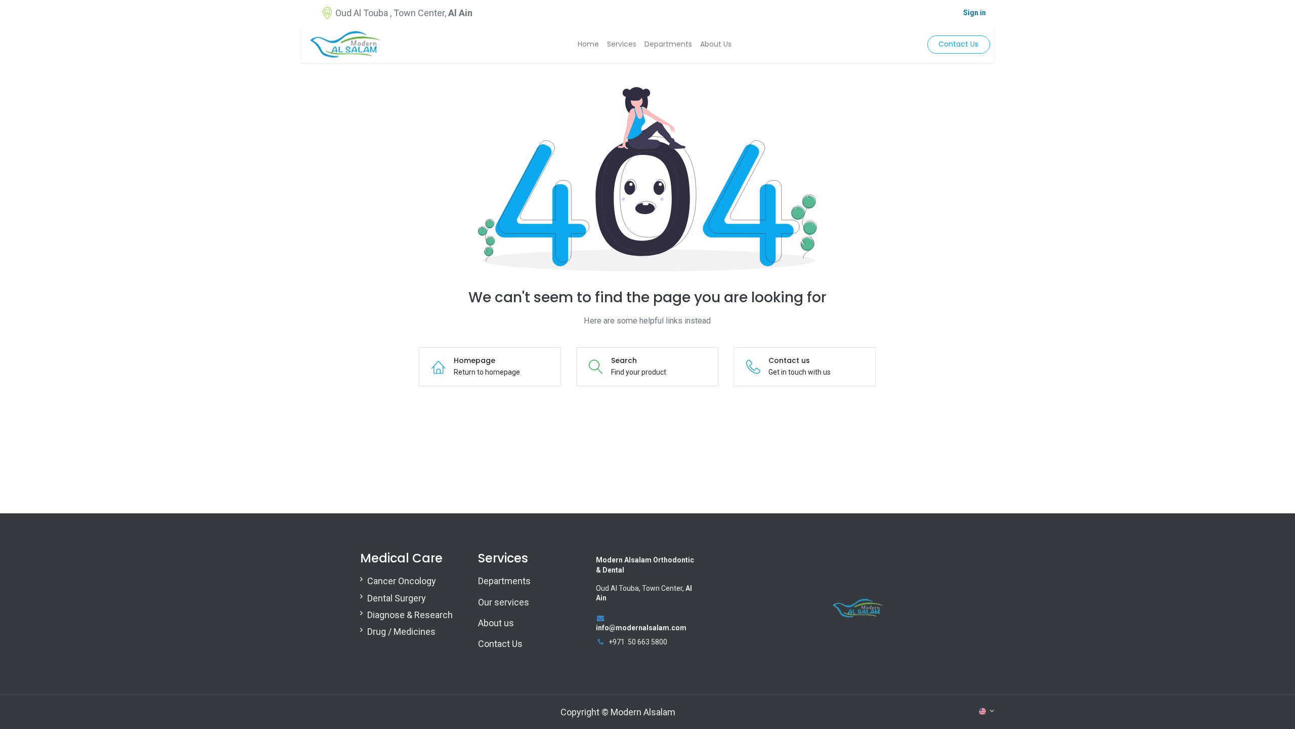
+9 (613, 642)
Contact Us (958, 44)
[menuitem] (588, 44)
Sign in (974, 13)
